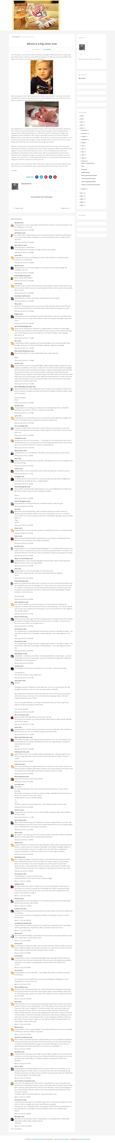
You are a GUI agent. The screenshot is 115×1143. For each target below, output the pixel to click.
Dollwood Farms (20, 752)
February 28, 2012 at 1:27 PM (24, 498)
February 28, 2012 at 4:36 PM (24, 578)
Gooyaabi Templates (84, 1139)
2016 (81, 116)
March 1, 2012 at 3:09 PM (22, 920)
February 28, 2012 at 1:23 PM (24, 484)
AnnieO (17, 363)
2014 (81, 122)
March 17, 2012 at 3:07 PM (23, 1126)
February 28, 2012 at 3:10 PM (24, 556)
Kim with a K (19, 245)
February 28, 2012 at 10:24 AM (24, 242)
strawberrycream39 (21, 923)
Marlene (17, 265)
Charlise (17, 898)
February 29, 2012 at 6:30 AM (24, 761)
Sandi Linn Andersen (22, 1037)
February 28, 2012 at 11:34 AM (24, 360)
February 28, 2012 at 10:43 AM (24, 273)
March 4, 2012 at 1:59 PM (22, 1049)
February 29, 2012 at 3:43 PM (24, 840)
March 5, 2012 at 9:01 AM (22, 1078)
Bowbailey (18, 857)
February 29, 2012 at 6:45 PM (24, 854)
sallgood (17, 884)
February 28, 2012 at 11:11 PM (24, 724)
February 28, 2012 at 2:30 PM (24, 525)
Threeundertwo (20, 776)
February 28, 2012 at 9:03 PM (24, 663)
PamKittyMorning (21, 276)
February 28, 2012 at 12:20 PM (24, 435)
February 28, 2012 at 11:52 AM (24, 384)
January (84, 188)
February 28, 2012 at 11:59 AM (24, 413)
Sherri (17, 832)
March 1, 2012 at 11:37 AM (23, 906)
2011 (81, 193)
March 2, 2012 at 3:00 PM (22, 953)
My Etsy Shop (82, 78)
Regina (17, 314)
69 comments (47, 49)
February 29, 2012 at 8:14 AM (24, 782)
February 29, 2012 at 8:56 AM (24, 807)
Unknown (18, 764)
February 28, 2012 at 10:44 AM (24, 281)
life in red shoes (20, 715)
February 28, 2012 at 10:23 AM (24, 230)
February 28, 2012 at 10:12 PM (24, 678)
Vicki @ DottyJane (21, 501)
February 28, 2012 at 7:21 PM (24, 614)
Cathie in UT (19, 909)
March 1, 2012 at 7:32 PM (22, 930)
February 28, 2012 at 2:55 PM (24, 533)
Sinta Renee (19, 820)
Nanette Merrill (26, 184)
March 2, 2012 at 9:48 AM (22, 941)
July (83, 145)
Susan (17, 536)
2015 (81, 119)
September (84, 139)
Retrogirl (18, 1116)
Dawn (17, 528)
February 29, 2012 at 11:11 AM (24, 817)
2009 (81, 199)
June (83, 148)
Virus (82, 166)
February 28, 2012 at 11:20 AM (24, 348)
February (84, 161)
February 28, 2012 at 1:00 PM (24, 456)
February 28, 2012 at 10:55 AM (24, 323)
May (83, 151)
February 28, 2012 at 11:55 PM (24, 734)
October (84, 136)
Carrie (17, 970)
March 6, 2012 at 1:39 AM (22, 1114)
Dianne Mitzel (19, 987)
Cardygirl (18, 476)
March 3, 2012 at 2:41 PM (22, 1034)
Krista (17, 943)
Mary (16, 304)
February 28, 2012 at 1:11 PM (24, 474)
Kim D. (17, 1066)
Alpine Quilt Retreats (22, 737)
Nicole (17, 933)
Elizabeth (18, 1052)
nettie (17, 284)
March (83, 158)
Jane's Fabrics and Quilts (23, 1081)
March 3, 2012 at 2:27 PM (22, 1024)
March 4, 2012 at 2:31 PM (22, 1063)
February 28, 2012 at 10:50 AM (24, 301)
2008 (81, 202)
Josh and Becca (20, 602)
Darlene (17, 406)
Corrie (17, 956)
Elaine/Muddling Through (23, 387)
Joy (16, 509)
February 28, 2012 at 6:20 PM (24, 599)
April (83, 154)
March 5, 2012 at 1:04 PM (22, 1097)
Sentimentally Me (21, 487)
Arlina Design (65, 1139)
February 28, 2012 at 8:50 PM (24, 651)
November (84, 133)
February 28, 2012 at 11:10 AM (24, 338)
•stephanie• (18, 438)
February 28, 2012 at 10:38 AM (24, 263)
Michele (17, 223)
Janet (16, 727)
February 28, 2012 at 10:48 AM (24, 293)
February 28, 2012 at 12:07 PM (24, 423)
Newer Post (19, 208)
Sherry (17, 843)
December (84, 130)
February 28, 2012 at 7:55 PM (24, 626)
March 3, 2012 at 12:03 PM (23, 999)
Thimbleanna (19, 654)
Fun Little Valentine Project (88, 178)
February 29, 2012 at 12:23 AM (24, 749)
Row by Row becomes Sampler (89, 175)
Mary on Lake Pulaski (22, 558)
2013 (81, 125)
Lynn (16, 416)
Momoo (17, 1027)
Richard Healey (20, 581)
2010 (81, 196)
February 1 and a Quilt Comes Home (90, 184)
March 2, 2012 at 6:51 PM (22, 984)
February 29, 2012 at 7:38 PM (24, 871)
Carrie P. (17, 810)
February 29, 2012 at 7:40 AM (24, 774)
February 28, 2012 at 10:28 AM (24, 252)
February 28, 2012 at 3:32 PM (24, 566)
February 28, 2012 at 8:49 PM (24, 638)
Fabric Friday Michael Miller (88, 181)
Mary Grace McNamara (22, 351)
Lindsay (17, 666)
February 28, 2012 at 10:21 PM (24, 712)
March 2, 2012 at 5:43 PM (22, 967)
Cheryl (17, 469)
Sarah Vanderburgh (21, 326)
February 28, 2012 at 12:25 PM (24, 448)
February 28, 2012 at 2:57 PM (24, 543)
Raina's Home (19, 617)
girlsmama (18, 233)
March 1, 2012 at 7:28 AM (22, 881)
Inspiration (84, 169)
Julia (16, 569)
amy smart (18, 680)
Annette (17, 546)
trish (16, 458)
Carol (16, 255)
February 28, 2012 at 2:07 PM (24, 506)
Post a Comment (16, 1129)
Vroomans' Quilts (21, 296)
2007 (81, 205)
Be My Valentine (85, 172)
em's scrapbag (19, 426)
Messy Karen (19, 450)
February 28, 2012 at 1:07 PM (24, 466)
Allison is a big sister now (87, 163)
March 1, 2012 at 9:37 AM (22, 896)
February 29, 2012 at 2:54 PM (24, 830)
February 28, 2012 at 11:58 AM (24, 403)
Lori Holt (17, 784)
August (83, 142)
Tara (16, 341)
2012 (81, 128)
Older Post (64, 208)
